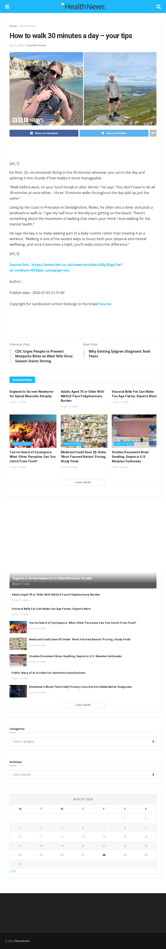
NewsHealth (22, 941)
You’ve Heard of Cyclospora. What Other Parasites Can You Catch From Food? (33, 456)
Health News (28, 26)
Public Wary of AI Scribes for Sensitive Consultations (48, 672)
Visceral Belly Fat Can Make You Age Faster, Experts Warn (51, 608)
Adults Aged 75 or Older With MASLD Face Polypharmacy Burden (82, 396)
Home (13, 26)
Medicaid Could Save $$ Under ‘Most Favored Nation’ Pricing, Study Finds (84, 456)
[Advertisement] (83, 148)
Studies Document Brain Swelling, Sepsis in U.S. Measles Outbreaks (130, 456)
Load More (83, 482)
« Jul (13, 871)
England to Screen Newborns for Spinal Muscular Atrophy (52, 578)
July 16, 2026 (18, 467)
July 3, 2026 (17, 45)
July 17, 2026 (18, 401)
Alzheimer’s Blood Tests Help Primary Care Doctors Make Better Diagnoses (80, 686)
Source (105, 304)
